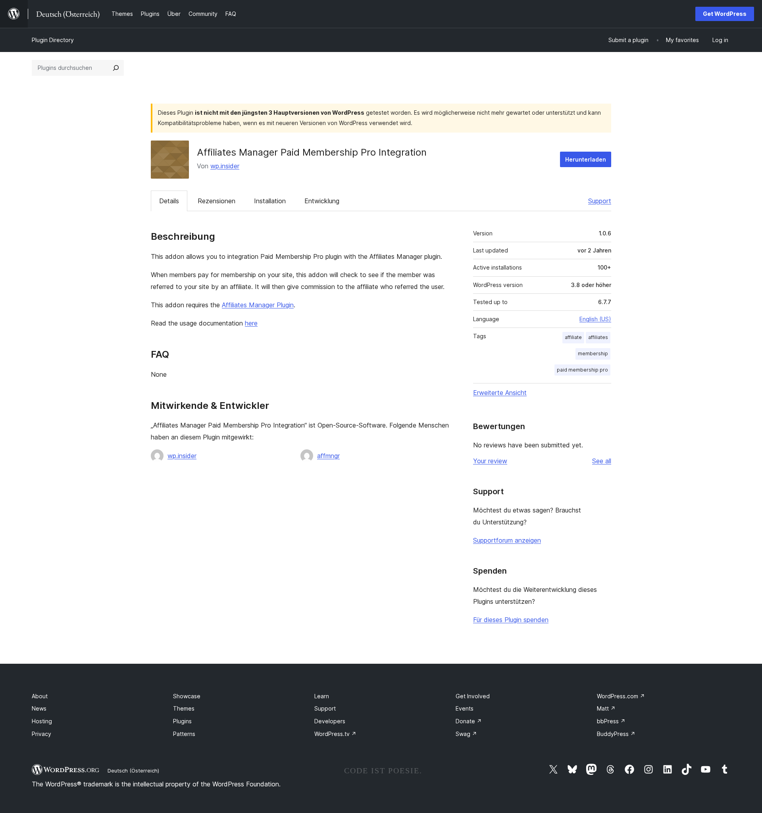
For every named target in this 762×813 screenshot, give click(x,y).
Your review (490, 461)
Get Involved (473, 696)
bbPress (611, 721)
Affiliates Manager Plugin (258, 305)
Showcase (186, 696)
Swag (466, 733)
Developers (329, 721)
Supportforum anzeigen (507, 540)
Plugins (182, 721)
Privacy (41, 733)
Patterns (184, 733)
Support (599, 201)
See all (601, 461)
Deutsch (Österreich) (133, 770)
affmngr (328, 456)
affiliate (573, 337)
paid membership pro (582, 370)
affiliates (598, 337)
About (40, 696)
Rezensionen (216, 201)
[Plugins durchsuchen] (116, 68)
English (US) (595, 319)
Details (169, 201)
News (39, 708)
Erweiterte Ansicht (500, 393)
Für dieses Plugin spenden (510, 620)
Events (464, 708)
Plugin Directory (53, 40)
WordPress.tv (335, 733)
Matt (606, 708)
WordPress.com (621, 696)
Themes (183, 708)
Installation (270, 201)
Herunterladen (585, 159)
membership (593, 353)
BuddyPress (616, 733)
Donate (469, 721)
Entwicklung (321, 201)
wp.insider (224, 166)
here (251, 323)
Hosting (42, 721)
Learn (321, 696)
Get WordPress (725, 13)
